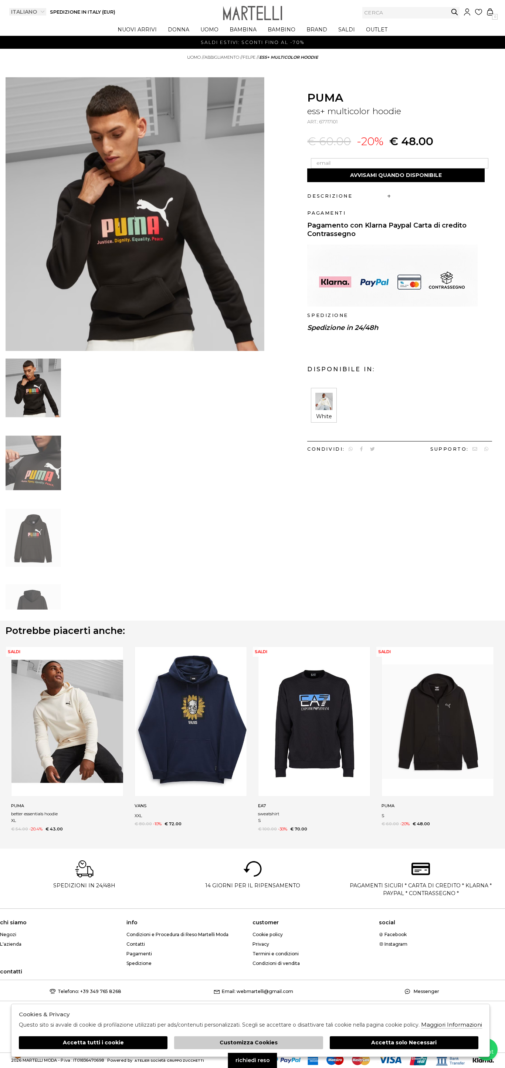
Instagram (395, 944)
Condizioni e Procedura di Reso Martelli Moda (177, 934)
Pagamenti (139, 953)
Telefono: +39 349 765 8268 (89, 991)
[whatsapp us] (351, 449)
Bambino (281, 29)
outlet (376, 29)
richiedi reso (252, 1060)
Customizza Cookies (249, 1042)
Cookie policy (268, 934)
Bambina (243, 29)
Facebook (395, 934)
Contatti (135, 944)
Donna (178, 29)
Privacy (261, 944)
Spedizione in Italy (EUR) (82, 12)
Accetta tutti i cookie (93, 1042)
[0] (490, 12)
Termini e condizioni (276, 953)
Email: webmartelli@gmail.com (257, 991)
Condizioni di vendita (276, 963)
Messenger (426, 991)
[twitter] (372, 449)
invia (454, 12)
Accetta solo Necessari (404, 1042)
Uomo (209, 29)
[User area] (467, 12)
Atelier (142, 1060)
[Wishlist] (478, 12)
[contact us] (474, 449)
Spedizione (139, 963)
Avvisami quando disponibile (396, 175)
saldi (346, 29)
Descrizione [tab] (329, 196)
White (324, 416)
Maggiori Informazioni (451, 1024)
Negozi (8, 934)
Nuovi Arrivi (137, 29)
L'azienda (10, 944)
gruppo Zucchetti (185, 1060)
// (195, 57)
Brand (316, 29)
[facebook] (361, 449)
